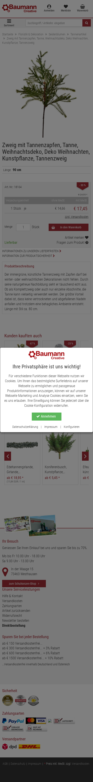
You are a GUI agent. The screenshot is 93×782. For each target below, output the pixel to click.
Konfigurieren (72, 427)
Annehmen (48, 416)
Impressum (51, 427)
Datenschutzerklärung (25, 427)
